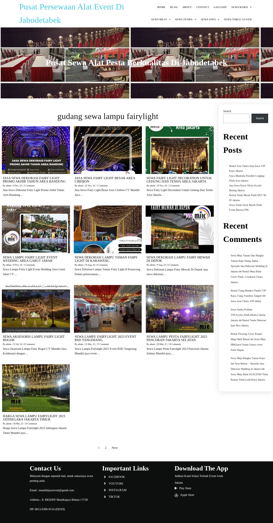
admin (8, 185)
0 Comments (102, 265)
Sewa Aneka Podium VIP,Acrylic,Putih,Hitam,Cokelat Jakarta (248, 315)
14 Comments (175, 344)
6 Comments (29, 344)
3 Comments (29, 185)
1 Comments (102, 185)
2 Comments (174, 185)
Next (115, 447)
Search (227, 111)
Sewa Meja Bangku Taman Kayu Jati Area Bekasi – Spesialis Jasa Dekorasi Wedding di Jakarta (248, 363)
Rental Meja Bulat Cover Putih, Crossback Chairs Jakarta (247, 277)
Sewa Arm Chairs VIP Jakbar (246, 301)
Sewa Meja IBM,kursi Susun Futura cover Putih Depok (248, 344)
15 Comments (103, 344)
